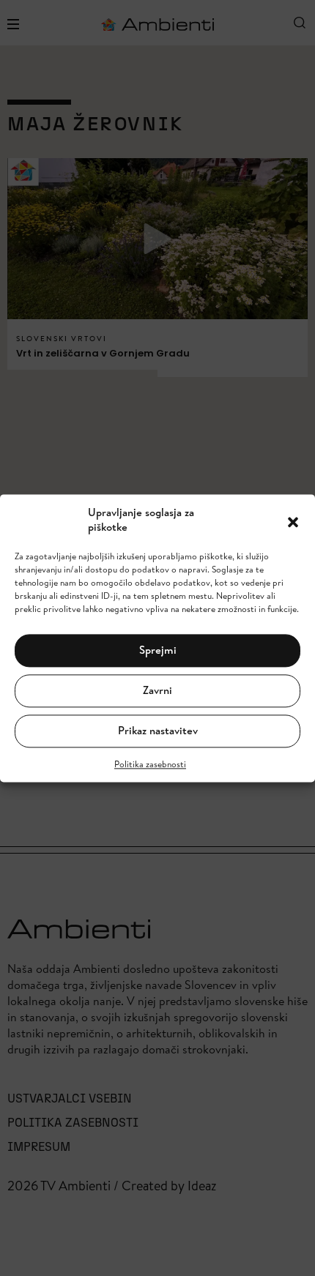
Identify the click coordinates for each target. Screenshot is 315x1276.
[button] (293, 520)
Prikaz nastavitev (158, 731)
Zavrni (157, 690)
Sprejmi (158, 650)
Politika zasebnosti (150, 764)
